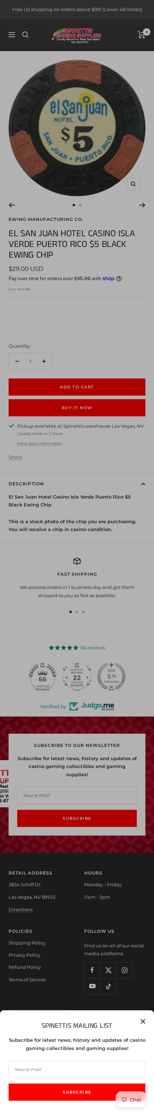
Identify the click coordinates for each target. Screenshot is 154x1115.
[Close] (142, 1021)
